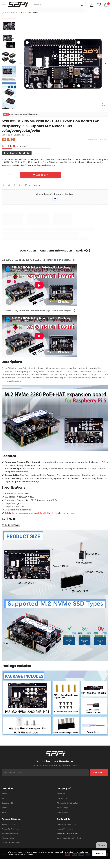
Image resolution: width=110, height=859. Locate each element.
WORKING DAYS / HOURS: (68, 833)
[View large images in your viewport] (103, 104)
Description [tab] (28, 250)
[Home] (2, 12)
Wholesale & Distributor (67, 803)
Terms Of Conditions (11, 843)
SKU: (4, 135)
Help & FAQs (62, 807)
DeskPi (4, 807)
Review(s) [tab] (83, 250)
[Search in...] (82, 5)
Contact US (62, 798)
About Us (61, 794)
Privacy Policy (8, 838)
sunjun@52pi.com (65, 829)
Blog (4, 812)
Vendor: (17, 135)
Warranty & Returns (10, 829)
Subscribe (98, 772)
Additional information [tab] (56, 250)
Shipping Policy (8, 824)
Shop (4, 798)
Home (4, 794)
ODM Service (62, 812)
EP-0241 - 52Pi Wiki (11, 525)
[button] (105, 63)
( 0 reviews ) (103, 139)
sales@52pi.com (69, 824)
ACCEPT (99, 853)
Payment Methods (10, 833)
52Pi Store (26, 135)
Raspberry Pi (7, 803)
